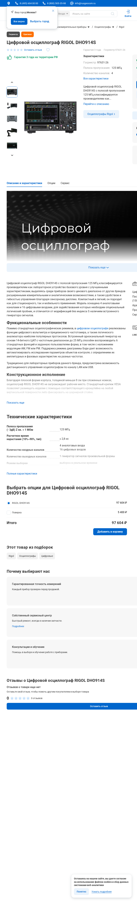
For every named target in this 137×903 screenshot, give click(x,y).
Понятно (81, 891)
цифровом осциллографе (92, 328)
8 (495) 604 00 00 (29, 3)
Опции (51, 183)
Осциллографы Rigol (100, 114)
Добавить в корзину (110, 531)
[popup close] (53, 11)
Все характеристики (95, 78)
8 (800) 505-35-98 (56, 3)
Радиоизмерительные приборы (69, 27)
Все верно (19, 21)
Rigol (121, 27)
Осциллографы (102, 27)
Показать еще (15, 402)
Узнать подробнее (102, 891)
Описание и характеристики (24, 183)
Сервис (65, 183)
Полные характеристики (22, 473)
